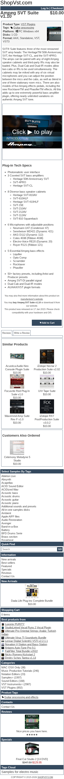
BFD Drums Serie (11, 533)
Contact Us (8, 576)
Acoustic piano (9, 502)
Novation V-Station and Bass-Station (26, 644)
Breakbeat (7, 540)
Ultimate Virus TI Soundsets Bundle (25, 637)
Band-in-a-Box (9, 526)
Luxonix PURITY (15, 624)
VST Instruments (11, 684)
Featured (6, 566)
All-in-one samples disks (15, 509)
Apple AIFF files (10, 516)
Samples (6, 677)
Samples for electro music (19, 772)
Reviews (6, 572)
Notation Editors (10, 674)
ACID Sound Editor (12, 486)
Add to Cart (48, 322)
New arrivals (8, 559)
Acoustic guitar (10, 499)
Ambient (6, 513)
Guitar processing (23, 27)
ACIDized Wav (9, 489)
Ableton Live (8, 476)
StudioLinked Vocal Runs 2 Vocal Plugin (28, 627)
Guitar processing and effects (21, 697)
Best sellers (8, 562)
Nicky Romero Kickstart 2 (20, 654)
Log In (45, 8)
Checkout (57, 8)
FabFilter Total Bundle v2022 (21, 651)
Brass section (9, 536)
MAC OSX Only (10, 667)
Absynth (6, 479)
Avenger (6, 523)
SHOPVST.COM (45, 777)
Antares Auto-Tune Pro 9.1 (20, 647)
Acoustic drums (10, 496)
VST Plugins (28, 24)
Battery (5, 529)
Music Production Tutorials (16, 670)
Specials (6, 569)
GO (60, 549)
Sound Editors (9, 680)
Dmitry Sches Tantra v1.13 (20, 657)
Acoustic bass (9, 492)
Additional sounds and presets (18, 506)
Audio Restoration (11, 519)
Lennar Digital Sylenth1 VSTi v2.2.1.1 (26, 640)
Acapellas (7, 482)
